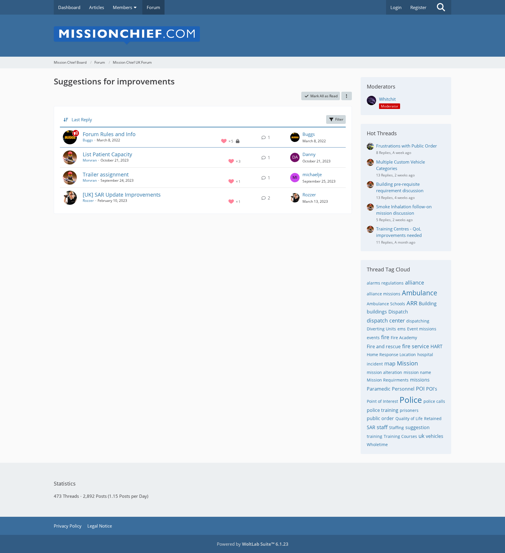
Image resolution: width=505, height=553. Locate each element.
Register (418, 7)
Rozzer (88, 200)
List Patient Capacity (107, 154)
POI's (431, 389)
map (389, 363)
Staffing (396, 427)
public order (380, 418)
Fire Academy (404, 337)
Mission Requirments (388, 380)
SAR (371, 427)
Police (410, 399)
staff (382, 427)
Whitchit (387, 99)
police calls (434, 401)
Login (396, 7)
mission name (417, 372)
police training (382, 410)
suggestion (417, 427)
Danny (309, 154)
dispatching (417, 321)
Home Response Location (391, 354)
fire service (415, 346)
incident (375, 364)
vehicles (434, 436)
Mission (407, 363)
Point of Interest (382, 401)
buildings (377, 311)
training (374, 436)
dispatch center (386, 320)
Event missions (421, 329)
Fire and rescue (384, 346)
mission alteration (384, 372)
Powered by (252, 544)
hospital (425, 354)
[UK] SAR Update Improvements (122, 194)
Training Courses (400, 436)
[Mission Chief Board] (252, 35)
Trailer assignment (106, 174)
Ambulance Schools (386, 303)
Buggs (88, 140)
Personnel (403, 389)
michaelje (312, 174)
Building (428, 303)
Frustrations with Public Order (406, 146)
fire (385, 337)
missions (420, 380)
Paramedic (378, 389)
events (373, 337)
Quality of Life (409, 418)
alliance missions (383, 294)
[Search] (441, 7)
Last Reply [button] (82, 119)
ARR (412, 303)
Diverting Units (381, 329)
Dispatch (398, 311)
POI (420, 388)
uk (421, 435)
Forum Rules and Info (109, 134)
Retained (433, 418)
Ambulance (419, 292)
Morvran (90, 160)
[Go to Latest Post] (295, 137)
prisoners (409, 410)
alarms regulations (385, 283)
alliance (414, 282)
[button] (346, 96)
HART (436, 346)
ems (401, 329)
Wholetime (377, 444)
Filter (339, 119)
